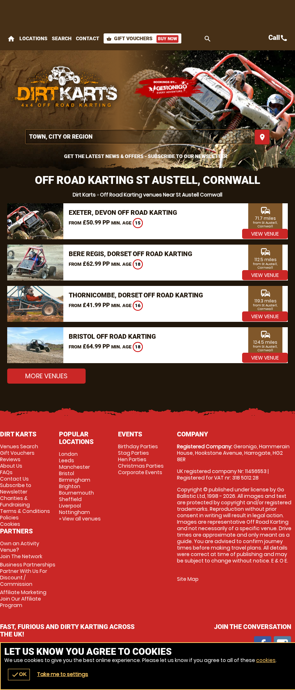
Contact (87, 38)
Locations (33, 38)
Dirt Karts (84, 194)
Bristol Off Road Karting (112, 336)
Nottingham (74, 512)
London (68, 454)
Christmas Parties (141, 465)
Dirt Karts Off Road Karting (66, 88)
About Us (11, 465)
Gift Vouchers (141, 38)
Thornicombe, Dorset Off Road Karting (136, 295)
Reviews (10, 459)
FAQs (6, 472)
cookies (266, 660)
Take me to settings (62, 674)
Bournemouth (76, 492)
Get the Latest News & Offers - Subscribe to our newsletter (145, 156)
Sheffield (70, 499)
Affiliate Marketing (23, 599)
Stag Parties (133, 453)
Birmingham (74, 479)
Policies (9, 517)
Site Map (188, 579)
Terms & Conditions (25, 511)
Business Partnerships (27, 574)
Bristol (66, 473)
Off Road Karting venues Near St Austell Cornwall (161, 194)
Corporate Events (140, 472)
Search (62, 38)
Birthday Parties (138, 446)
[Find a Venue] (138, 136)
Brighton (69, 486)
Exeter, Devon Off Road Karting (123, 212)
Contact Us (14, 478)
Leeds (66, 460)
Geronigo (169, 88)
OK (19, 675)
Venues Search (19, 446)
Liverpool (70, 505)
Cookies (10, 524)
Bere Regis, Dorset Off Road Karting (130, 254)
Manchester (74, 467)
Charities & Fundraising (15, 501)
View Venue (265, 233)
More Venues (46, 375)
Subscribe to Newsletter (15, 488)
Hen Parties (132, 459)
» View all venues (80, 518)
